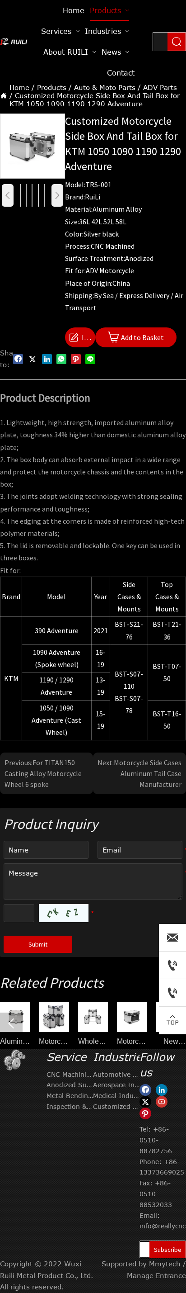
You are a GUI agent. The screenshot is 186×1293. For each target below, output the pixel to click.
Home (19, 87)
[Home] (14, 42)
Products (51, 87)
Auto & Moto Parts (104, 87)
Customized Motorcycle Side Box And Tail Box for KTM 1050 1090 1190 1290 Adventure (94, 99)
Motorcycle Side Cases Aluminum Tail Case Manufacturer (147, 773)
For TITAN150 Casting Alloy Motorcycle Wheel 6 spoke (43, 773)
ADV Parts (160, 87)
